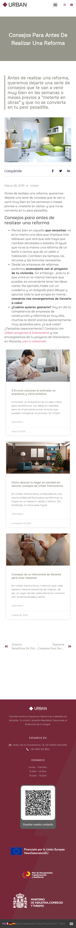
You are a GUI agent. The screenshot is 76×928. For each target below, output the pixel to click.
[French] (7, 923)
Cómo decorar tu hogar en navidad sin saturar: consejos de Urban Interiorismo (37, 484)
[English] (4, 923)
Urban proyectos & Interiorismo (26, 333)
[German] (10, 923)
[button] (55, 5)
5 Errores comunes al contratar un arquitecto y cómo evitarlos (33, 392)
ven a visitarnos (34, 341)
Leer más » (17, 422)
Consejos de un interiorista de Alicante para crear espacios (36, 575)
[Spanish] (13, 923)
